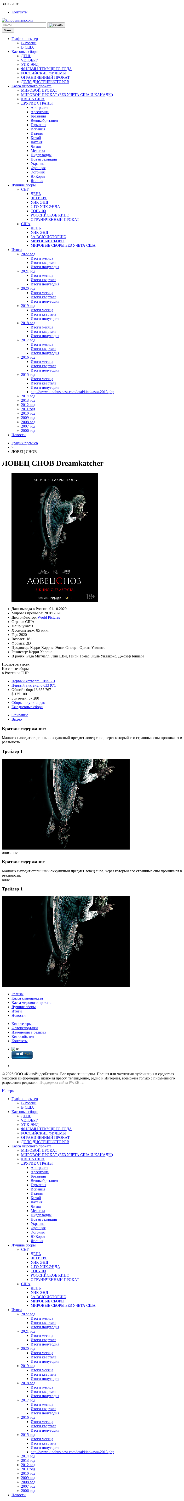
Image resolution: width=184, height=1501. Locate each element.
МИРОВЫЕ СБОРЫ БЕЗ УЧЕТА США (63, 245)
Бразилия (38, 116)
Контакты (20, 12)
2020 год (28, 288)
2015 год (28, 374)
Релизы (17, 994)
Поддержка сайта (54, 1082)
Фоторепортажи (25, 1028)
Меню (8, 30)
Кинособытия (23, 1036)
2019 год (28, 306)
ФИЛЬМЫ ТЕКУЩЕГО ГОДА (46, 69)
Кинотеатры (22, 1024)
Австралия (39, 108)
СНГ (25, 189)
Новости (19, 435)
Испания (38, 129)
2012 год (28, 405)
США (25, 224)
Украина (38, 163)
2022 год (28, 254)
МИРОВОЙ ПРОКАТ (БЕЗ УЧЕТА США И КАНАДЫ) (67, 95)
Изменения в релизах (29, 1032)
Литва (36, 146)
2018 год (28, 323)
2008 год (28, 422)
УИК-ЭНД (30, 64)
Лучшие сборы (24, 185)
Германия (38, 125)
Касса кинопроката (27, 998)
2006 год (28, 430)
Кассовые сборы (25, 52)
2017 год (28, 340)
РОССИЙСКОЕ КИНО (50, 215)
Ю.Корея (38, 176)
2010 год (28, 413)
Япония (37, 181)
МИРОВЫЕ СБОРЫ (47, 241)
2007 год (28, 426)
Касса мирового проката (32, 86)
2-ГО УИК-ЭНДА (45, 207)
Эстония (38, 172)
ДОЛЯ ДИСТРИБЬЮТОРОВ (45, 82)
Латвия (36, 142)
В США (27, 47)
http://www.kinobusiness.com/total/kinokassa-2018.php (72, 392)
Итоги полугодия (45, 267)
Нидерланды (41, 155)
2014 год (28, 396)
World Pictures (49, 617)
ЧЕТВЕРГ (29, 60)
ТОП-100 (38, 211)
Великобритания (44, 120)
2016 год (28, 357)
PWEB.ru (76, 1082)
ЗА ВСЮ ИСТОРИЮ (48, 237)
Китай (36, 138)
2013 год (28, 400)
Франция (38, 168)
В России (28, 43)
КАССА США (33, 99)
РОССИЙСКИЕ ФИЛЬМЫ (43, 73)
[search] (56, 25)
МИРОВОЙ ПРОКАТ (39, 90)
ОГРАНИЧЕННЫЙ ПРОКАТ (45, 77)
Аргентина (40, 112)
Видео (17, 719)
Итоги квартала (43, 263)
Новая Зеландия (44, 159)
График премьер (25, 39)
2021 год (28, 271)
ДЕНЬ (26, 56)
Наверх (8, 1091)
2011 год (28, 409)
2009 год (28, 418)
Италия (37, 133)
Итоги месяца (42, 258)
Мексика (38, 151)
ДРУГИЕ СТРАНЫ (37, 103)
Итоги (17, 250)
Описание (20, 715)
